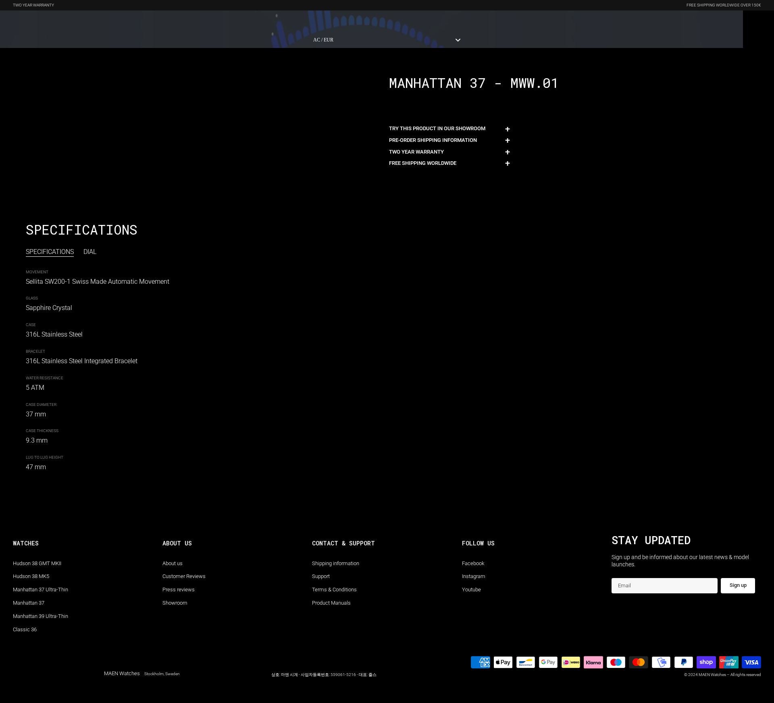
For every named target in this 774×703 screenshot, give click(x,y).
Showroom (174, 603)
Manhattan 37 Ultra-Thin (40, 590)
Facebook (473, 563)
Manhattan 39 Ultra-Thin (40, 616)
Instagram (473, 576)
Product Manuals (331, 603)
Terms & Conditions (334, 590)
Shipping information (335, 563)
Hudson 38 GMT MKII (37, 563)
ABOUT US (191, 21)
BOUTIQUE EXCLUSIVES (73, 21)
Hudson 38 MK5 (31, 576)
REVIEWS (160, 21)
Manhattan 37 (28, 603)
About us (172, 563)
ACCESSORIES (124, 21)
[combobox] (387, 40)
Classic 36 (25, 629)
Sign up (738, 585)
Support (321, 576)
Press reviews (178, 590)
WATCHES (24, 21)
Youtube (471, 590)
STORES (221, 21)
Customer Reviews (184, 576)
